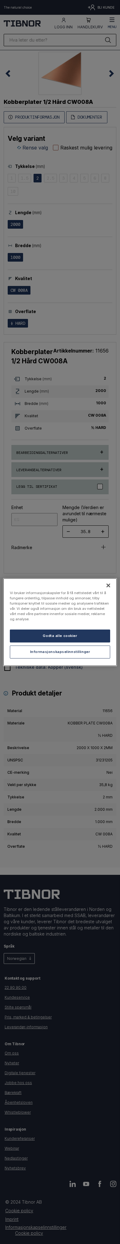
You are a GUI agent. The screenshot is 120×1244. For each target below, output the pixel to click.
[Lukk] (108, 585)
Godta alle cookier (60, 636)
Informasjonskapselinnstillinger (60, 652)
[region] (60, 622)
